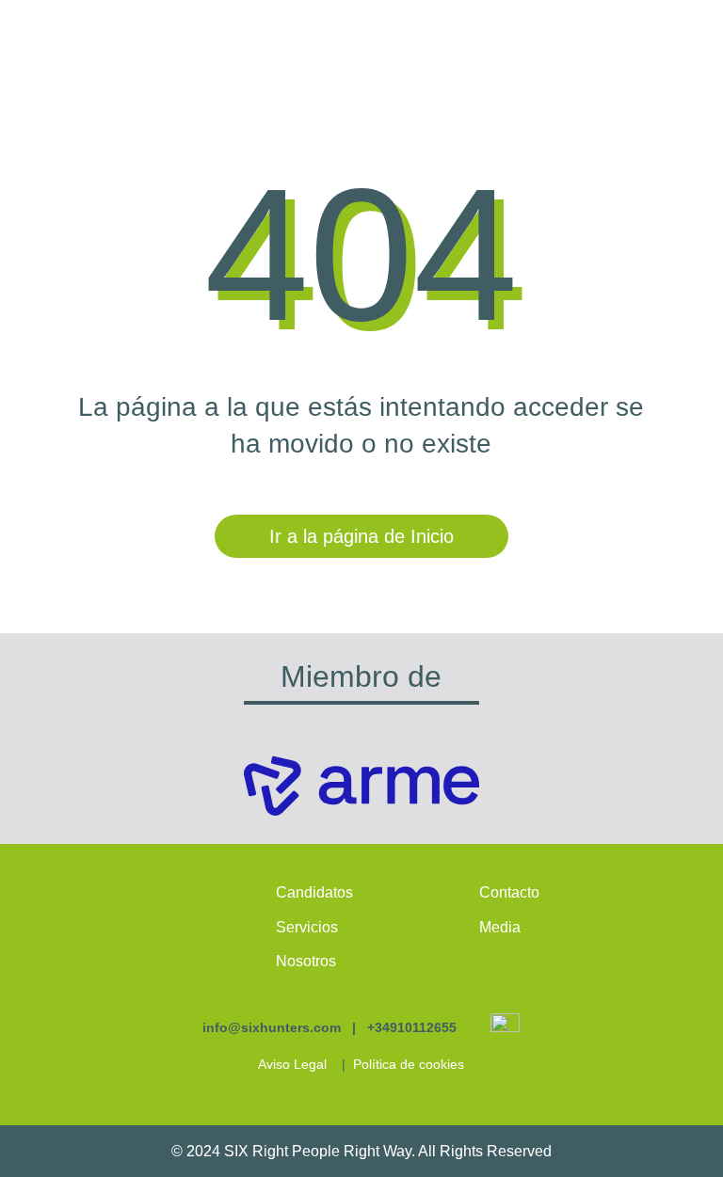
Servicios (307, 927)
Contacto (509, 892)
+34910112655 (412, 1027)
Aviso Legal (292, 1064)
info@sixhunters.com (271, 1027)
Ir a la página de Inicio (361, 536)
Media (500, 927)
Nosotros (306, 961)
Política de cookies (408, 1064)
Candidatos (314, 892)
